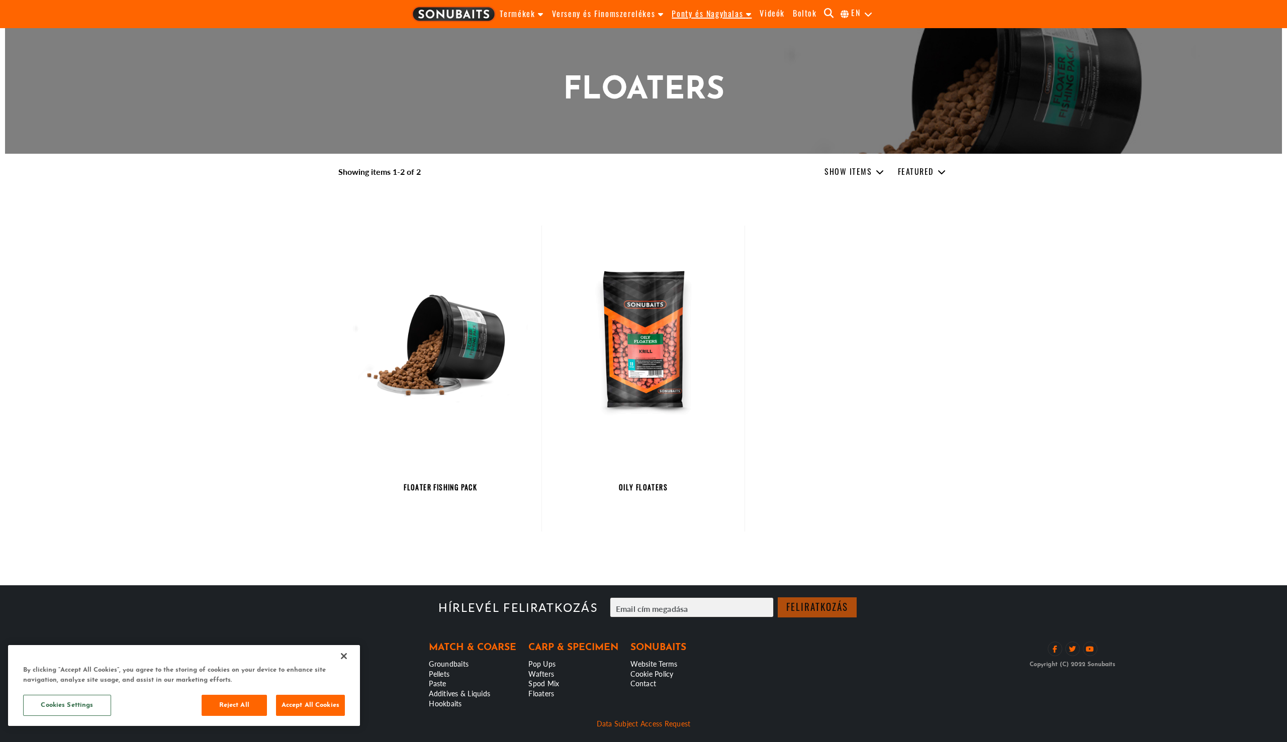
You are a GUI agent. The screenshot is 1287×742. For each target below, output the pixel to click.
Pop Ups (542, 664)
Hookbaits (445, 703)
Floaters (541, 693)
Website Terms (653, 664)
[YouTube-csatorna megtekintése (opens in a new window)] (1090, 649)
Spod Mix (543, 683)
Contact (643, 683)
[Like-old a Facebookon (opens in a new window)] (1055, 649)
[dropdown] (854, 172)
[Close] (344, 656)
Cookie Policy (651, 674)
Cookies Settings (67, 705)
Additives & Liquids (459, 693)
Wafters (541, 674)
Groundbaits (449, 664)
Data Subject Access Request (644, 723)
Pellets (439, 674)
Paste (437, 683)
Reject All (234, 705)
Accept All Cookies (310, 705)
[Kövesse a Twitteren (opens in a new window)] (1072, 649)
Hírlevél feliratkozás (518, 607)
